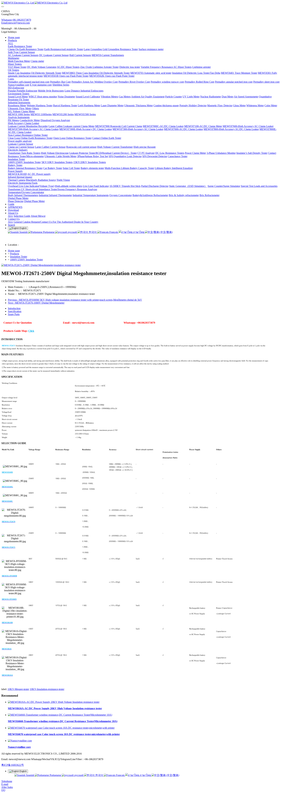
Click (31, 330)
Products (14, 253)
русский (72, 232)
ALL (10, 43)
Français (114, 232)
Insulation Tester (18, 256)
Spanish (23, 232)
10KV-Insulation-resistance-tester (47, 689)
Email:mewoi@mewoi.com (15, 22)
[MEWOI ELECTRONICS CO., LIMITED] (142, 2)
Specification (14, 311)
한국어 (92, 232)
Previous (75, 299)
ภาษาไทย (138, 232)
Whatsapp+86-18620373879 (16, 19)
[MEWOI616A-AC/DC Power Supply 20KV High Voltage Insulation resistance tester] (53, 702)
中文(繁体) (166, 232)
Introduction (14, 308)
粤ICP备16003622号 (12, 765)
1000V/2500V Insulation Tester (26, 259)
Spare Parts (14, 314)
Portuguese (48, 232)
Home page (14, 37)
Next (36, 302)
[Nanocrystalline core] (20, 740)
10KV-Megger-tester (18, 689)
